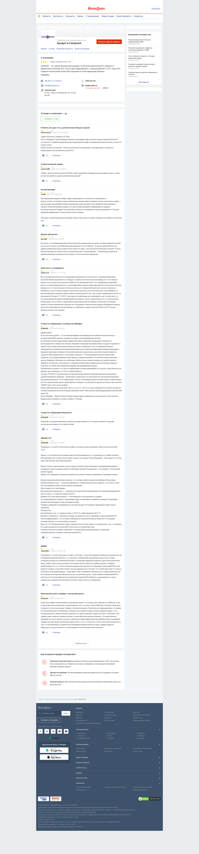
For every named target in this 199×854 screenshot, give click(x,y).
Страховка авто (81, 790)
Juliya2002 (45, 551)
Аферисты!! (46, 438)
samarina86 (45, 169)
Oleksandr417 (46, 132)
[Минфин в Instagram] (59, 731)
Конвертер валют (81, 720)
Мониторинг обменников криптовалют (88, 723)
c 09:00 (96, 88)
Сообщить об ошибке (49, 720)
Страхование (92, 16)
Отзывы (52, 49)
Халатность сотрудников (52, 268)
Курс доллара (109, 712)
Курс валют (79, 712)
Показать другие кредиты (109, 42)
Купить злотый (137, 751)
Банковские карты (110, 715)
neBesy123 (45, 273)
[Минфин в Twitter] (53, 731)
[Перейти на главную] (99, 9)
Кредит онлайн (109, 720)
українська (156, 9)
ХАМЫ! (44, 546)
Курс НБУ (79, 715)
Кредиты (70, 16)
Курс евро (136, 712)
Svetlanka (44, 598)
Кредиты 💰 (48, 699)
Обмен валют (80, 748)
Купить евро (108, 751)
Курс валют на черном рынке (142, 748)
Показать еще (80, 643)
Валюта (46, 16)
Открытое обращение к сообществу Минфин (61, 324)
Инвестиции (108, 16)
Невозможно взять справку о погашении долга (62, 594)
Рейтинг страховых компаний (142, 787)
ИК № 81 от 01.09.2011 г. (54, 81)
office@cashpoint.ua (51, 85)
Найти (65, 713)
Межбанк (79, 718)
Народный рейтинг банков (141, 720)
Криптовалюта (123, 16)
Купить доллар (81, 751)
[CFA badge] (67, 799)
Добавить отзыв (51, 119)
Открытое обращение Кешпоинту (56, 413)
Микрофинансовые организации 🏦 (65, 699)
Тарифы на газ (137, 718)
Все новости (144, 82)
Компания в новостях (65, 49)
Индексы (138, 16)
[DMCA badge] (149, 799)
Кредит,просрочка (49, 234)
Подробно (45, 75)
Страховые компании (140, 790)
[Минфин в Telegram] (46, 731)
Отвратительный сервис (52, 164)
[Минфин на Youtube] (66, 731)
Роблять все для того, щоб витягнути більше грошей (65, 128)
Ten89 (43, 194)
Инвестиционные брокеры (141, 715)
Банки (80, 16)
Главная (44, 49)
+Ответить (56, 155)
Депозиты (58, 16)
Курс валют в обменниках (112, 748)
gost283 (44, 239)
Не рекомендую (48, 190)
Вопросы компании (82, 49)
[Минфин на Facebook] (40, 731)
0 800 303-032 (90, 81)
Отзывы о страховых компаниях (115, 787)
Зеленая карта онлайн (83, 787)
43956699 (44, 328)
